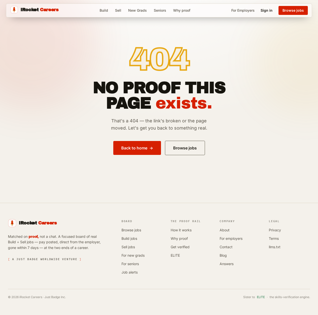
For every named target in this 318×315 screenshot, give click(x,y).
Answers (227, 264)
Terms (274, 238)
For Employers (243, 10)
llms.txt (274, 247)
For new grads (133, 255)
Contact (226, 247)
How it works (181, 230)
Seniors (160, 10)
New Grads (137, 10)
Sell (118, 10)
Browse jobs (131, 230)
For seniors (130, 264)
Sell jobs (128, 247)
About (225, 230)
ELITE (175, 255)
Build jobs (129, 238)
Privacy (275, 230)
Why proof (181, 10)
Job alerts (129, 272)
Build (104, 10)
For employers (231, 238)
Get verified (180, 247)
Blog (223, 255)
